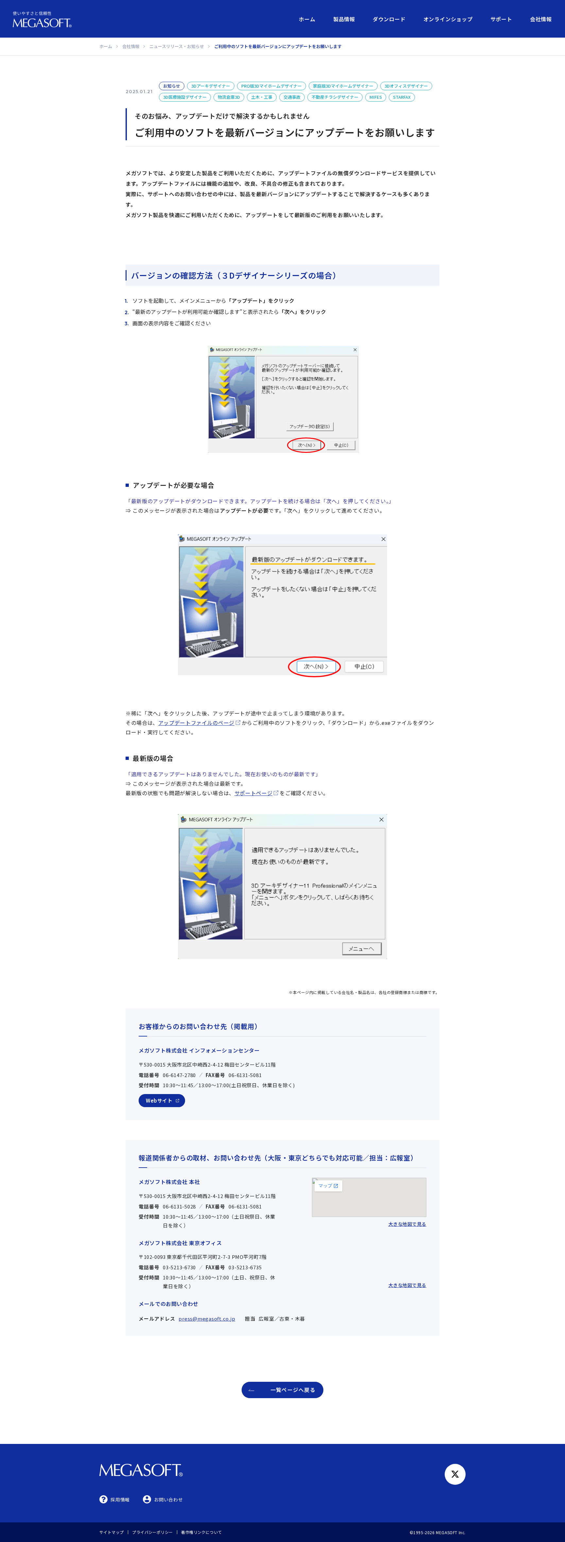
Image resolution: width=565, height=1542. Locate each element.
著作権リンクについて (201, 1532)
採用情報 (120, 1499)
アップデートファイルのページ (196, 723)
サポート (501, 19)
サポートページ (253, 793)
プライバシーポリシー (152, 1532)
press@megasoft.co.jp (207, 1318)
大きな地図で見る (407, 1224)
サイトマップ (111, 1532)
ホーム (307, 19)
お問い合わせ (168, 1499)
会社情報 (541, 19)
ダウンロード (389, 19)
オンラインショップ (448, 19)
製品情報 (344, 19)
